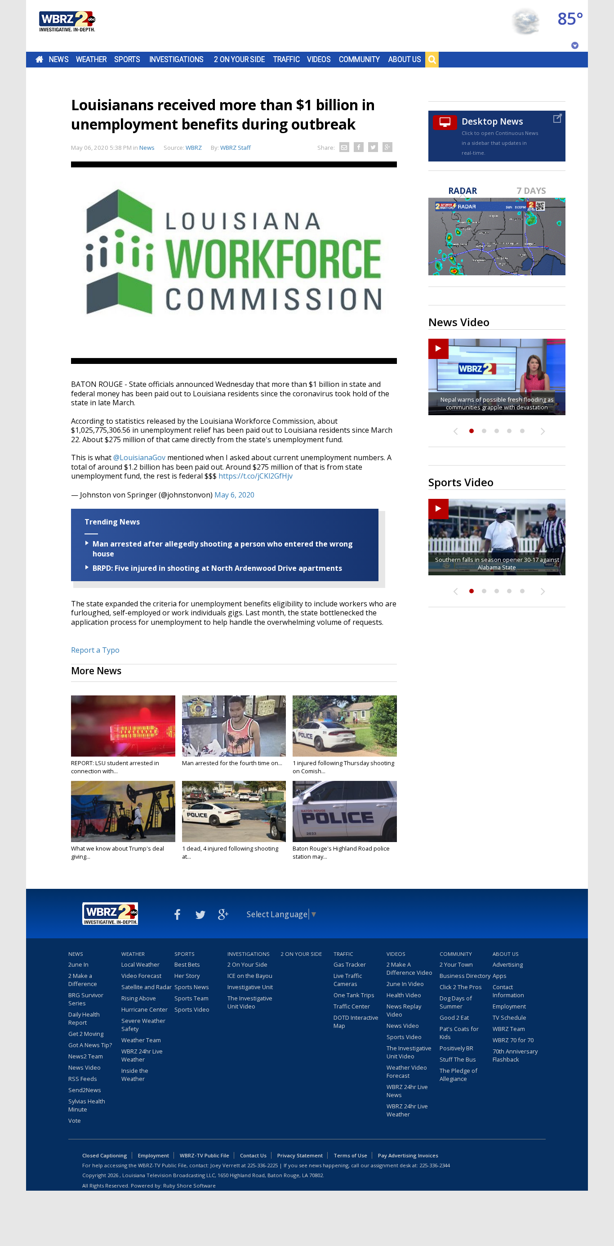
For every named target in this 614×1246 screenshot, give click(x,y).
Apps (500, 976)
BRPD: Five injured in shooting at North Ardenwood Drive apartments (217, 568)
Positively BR (456, 1048)
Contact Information (508, 991)
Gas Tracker (350, 964)
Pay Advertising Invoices (408, 1155)
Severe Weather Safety (143, 1025)
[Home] (66, 26)
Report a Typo (95, 650)
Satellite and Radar (146, 987)
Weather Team (141, 1040)
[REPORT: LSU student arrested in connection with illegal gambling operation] (123, 726)
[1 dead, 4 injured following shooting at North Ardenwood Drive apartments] (234, 811)
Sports (127, 59)
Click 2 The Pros (461, 987)
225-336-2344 (434, 1165)
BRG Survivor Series (85, 999)
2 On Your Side (239, 59)
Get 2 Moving (85, 1034)
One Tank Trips (354, 995)
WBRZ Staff (235, 147)
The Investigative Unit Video (249, 1002)
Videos (319, 59)
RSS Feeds (82, 1079)
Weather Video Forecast (407, 1071)
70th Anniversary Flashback (515, 1055)
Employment (509, 1006)
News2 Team (85, 1056)
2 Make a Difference (82, 980)
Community (359, 59)
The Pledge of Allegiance (458, 1075)
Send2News (84, 1090)
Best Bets (187, 964)
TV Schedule (509, 1017)
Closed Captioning (104, 1155)
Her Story (187, 976)
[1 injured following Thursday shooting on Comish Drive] (345, 726)
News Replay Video (404, 1010)
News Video (84, 1067)
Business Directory (465, 976)
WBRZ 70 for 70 (513, 1040)
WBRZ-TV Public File (204, 1155)
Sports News (191, 987)
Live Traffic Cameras (348, 980)
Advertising (508, 964)
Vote (74, 1120)
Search (432, 59)
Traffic (286, 59)
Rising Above (138, 998)
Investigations (176, 59)
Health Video (404, 995)
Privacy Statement (300, 1155)
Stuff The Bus (458, 1059)
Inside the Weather (134, 1075)
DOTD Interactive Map (356, 1021)
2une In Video (405, 984)
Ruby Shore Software (189, 1185)
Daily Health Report (84, 1018)
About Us (404, 59)
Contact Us (253, 1155)
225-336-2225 (262, 1165)
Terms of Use (350, 1155)
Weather (91, 59)
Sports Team (191, 998)
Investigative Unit (250, 987)
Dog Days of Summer (456, 1002)
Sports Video (191, 1009)
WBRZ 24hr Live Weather (142, 1055)
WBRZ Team (509, 1029)
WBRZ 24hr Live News (407, 1091)
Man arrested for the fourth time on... (232, 763)
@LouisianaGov (139, 457)
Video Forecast (141, 976)
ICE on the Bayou (249, 976)
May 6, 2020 (234, 495)
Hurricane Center (144, 1009)
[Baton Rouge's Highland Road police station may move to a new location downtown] (345, 811)
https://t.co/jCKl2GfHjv (255, 476)
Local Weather (140, 964)
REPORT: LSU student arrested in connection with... (115, 767)
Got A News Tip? (90, 1045)
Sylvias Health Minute (86, 1105)
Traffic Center (352, 1006)
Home (39, 59)
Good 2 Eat (454, 1017)
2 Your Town (456, 964)
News (58, 59)
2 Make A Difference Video (409, 968)
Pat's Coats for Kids (459, 1033)
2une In (78, 964)
